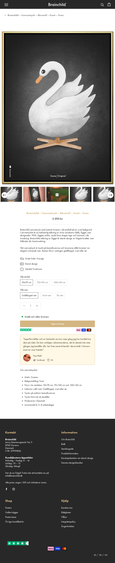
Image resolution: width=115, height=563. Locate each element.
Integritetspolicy (68, 521)
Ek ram (60, 295)
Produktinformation (69, 453)
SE (95, 555)
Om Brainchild (68, 439)
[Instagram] (13, 488)
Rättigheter (66, 512)
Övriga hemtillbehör (14, 521)
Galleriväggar (11, 512)
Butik (63, 444)
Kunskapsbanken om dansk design (77, 458)
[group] (11, 194)
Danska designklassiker (72, 462)
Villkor (64, 517)
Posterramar (10, 517)
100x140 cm (59, 282)
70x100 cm (42, 282)
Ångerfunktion (67, 526)
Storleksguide (67, 448)
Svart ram (46, 295)
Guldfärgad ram (29, 295)
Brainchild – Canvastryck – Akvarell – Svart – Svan (36, 15)
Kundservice (66, 507)
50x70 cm (26, 282)
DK (100, 555)
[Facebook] (6, 488)
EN (106, 555)
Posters (8, 507)
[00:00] (57, 107)
